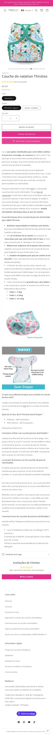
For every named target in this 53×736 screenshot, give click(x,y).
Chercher (8, 601)
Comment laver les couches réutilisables (21, 623)
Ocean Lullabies (31, 108)
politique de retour (12, 661)
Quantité (5, 113)
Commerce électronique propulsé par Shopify (32, 731)
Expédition (9, 655)
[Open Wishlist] (41, 10)
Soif (32, 188)
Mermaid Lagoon (11, 108)
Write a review (26, 576)
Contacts (8, 607)
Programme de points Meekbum (18, 650)
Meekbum (14, 731)
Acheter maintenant (26, 134)
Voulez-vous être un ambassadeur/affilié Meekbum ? (26, 634)
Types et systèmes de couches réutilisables (22, 629)
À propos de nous (12, 612)
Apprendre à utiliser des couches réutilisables (23, 618)
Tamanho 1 (9, 98)
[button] (5, 10)
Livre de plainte (11, 672)
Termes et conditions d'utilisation (18, 666)
